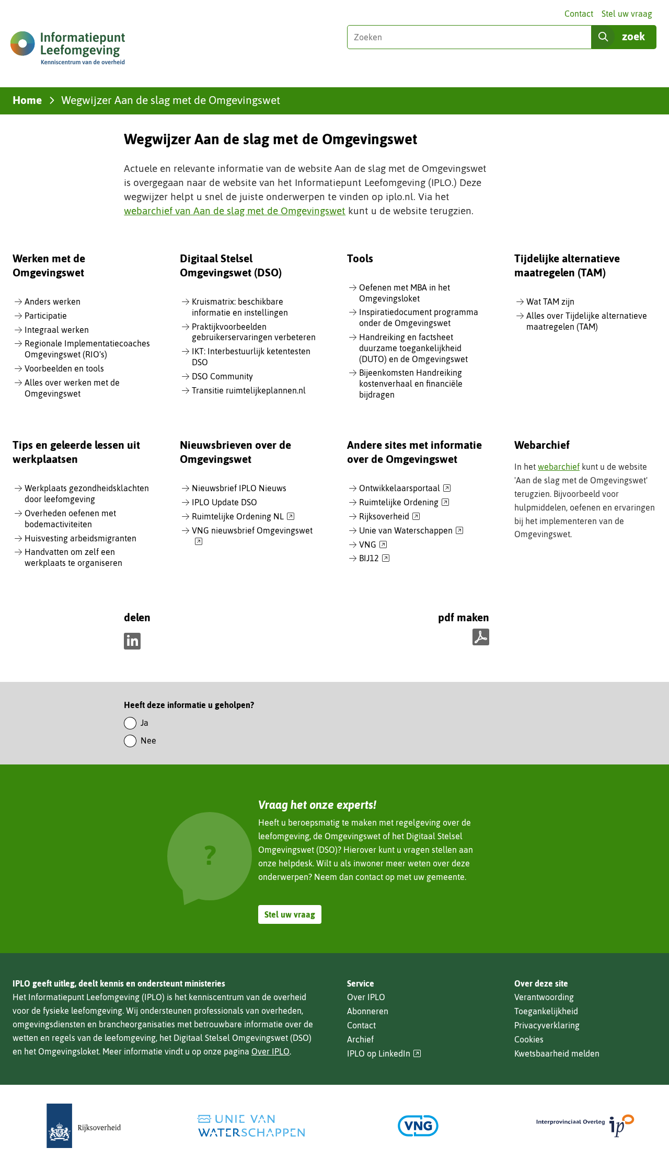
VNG (373, 545)
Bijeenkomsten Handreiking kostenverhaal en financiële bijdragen (411, 383)
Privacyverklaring (547, 1025)
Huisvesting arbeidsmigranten (80, 538)
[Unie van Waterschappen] (251, 1125)
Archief (360, 1039)
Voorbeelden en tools (64, 368)
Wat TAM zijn (550, 301)
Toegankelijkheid (546, 1011)
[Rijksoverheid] (83, 1125)
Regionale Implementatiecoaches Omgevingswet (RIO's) (87, 349)
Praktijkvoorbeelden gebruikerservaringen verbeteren (254, 332)
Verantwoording (544, 997)
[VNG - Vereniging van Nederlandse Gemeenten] (418, 1125)
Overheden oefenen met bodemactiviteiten (70, 518)
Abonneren (367, 1011)
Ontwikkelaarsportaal (405, 488)
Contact (578, 13)
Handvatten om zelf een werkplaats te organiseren (73, 557)
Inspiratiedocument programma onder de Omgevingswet (418, 317)
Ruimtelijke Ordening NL (243, 517)
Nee (148, 740)
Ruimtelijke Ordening (404, 502)
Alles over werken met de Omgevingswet (72, 388)
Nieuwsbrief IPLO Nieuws (239, 488)
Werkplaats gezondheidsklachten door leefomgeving (87, 493)
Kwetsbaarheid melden (556, 1053)
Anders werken (52, 301)
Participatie (46, 315)
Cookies (529, 1039)
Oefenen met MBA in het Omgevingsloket (404, 293)
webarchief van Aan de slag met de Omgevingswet (234, 210)
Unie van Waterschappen (411, 531)
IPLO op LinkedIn (384, 1054)
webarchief (559, 466)
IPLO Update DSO (224, 502)
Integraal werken (57, 329)
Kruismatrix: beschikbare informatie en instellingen (240, 307)
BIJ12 (374, 558)
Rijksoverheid (389, 517)
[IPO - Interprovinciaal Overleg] (585, 1125)
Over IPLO (270, 1051)
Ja (144, 722)
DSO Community (222, 376)
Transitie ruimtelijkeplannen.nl (249, 390)
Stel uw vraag (627, 13)
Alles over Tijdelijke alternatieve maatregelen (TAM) (586, 321)
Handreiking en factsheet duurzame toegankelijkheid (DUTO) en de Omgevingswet (413, 348)
